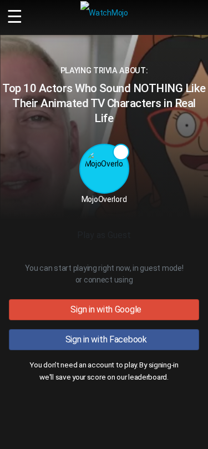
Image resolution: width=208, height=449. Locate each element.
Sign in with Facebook (104, 339)
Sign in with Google (104, 309)
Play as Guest (104, 235)
